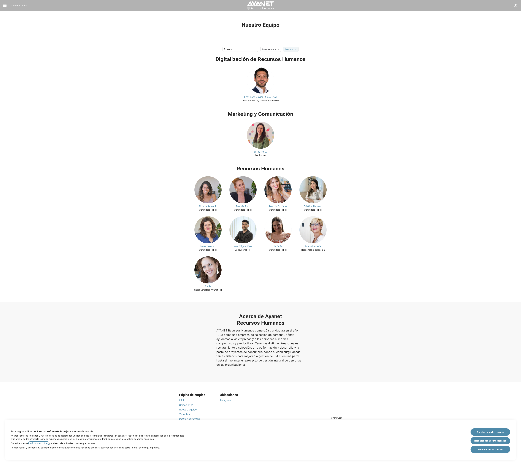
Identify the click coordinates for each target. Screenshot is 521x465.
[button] (515, 5)
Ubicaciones (186, 405)
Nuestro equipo (188, 409)
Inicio (182, 400)
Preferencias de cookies (490, 449)
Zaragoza (225, 400)
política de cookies (38, 443)
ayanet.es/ (336, 417)
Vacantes (184, 414)
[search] (240, 49)
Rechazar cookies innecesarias (490, 440)
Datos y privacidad (190, 418)
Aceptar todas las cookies (490, 432)
